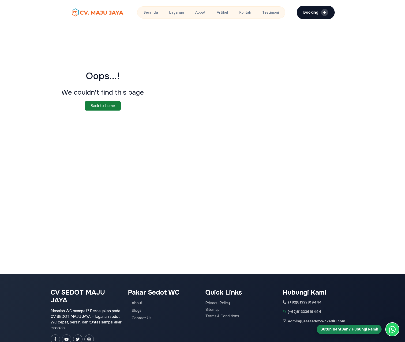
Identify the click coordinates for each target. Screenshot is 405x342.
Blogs (136, 310)
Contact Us (141, 317)
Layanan (176, 12)
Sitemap (212, 309)
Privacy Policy (217, 302)
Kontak (245, 12)
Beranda (150, 12)
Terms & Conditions (222, 316)
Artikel (222, 12)
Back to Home (102, 105)
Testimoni (270, 12)
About (200, 12)
